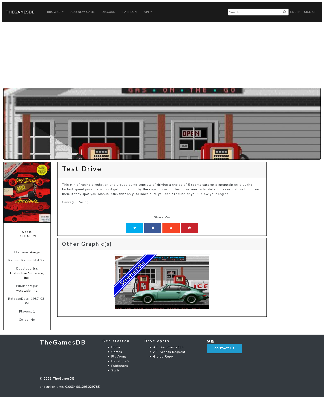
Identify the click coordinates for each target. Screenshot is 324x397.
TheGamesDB (20, 12)
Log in (295, 12)
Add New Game (83, 12)
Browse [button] (54, 12)
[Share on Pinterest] (189, 228)
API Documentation (168, 347)
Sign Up (310, 12)
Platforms (119, 356)
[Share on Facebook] (152, 228)
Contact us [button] (224, 348)
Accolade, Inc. (27, 290)
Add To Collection (27, 234)
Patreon (130, 12)
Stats (115, 370)
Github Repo (163, 356)
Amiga (35, 252)
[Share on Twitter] (134, 228)
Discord (108, 12)
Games (116, 352)
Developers (120, 361)
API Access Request (169, 352)
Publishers (119, 366)
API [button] (147, 12)
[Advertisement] (162, 55)
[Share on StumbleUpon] (171, 228)
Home (115, 347)
